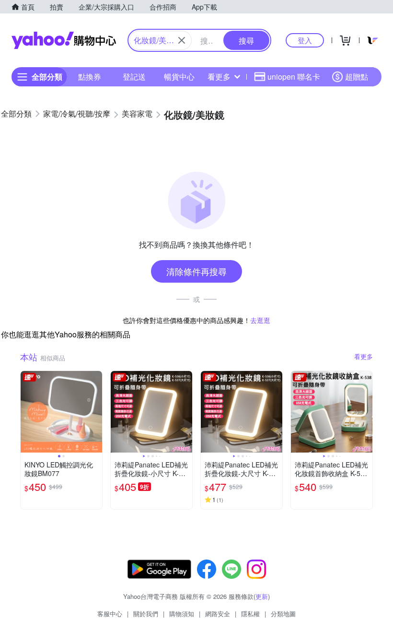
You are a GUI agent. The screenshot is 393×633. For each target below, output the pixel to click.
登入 (305, 40)
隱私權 (250, 613)
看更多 (219, 76)
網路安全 (217, 613)
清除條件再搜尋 (196, 271)
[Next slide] (96, 412)
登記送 (134, 76)
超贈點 (356, 76)
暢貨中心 (179, 76)
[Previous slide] (27, 412)
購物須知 (181, 613)
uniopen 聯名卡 (293, 76)
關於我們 (145, 613)
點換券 (89, 76)
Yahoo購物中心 (64, 40)
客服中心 (109, 613)
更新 (261, 596)
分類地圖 (283, 613)
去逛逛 (260, 320)
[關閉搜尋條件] (181, 40)
